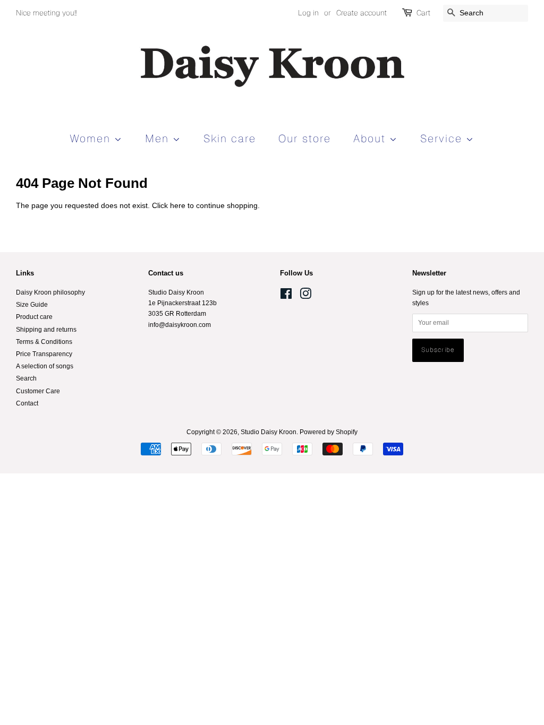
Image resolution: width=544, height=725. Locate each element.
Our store (304, 138)
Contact (27, 403)
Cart (423, 13)
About (371, 138)
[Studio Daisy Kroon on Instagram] (305, 296)
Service (443, 138)
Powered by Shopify (329, 432)
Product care (34, 317)
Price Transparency (44, 354)
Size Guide (32, 304)
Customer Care (38, 391)
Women (92, 138)
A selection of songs (44, 366)
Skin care (229, 138)
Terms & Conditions (44, 342)
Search (26, 378)
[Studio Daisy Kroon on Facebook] (286, 296)
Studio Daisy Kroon (268, 432)
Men (159, 138)
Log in (308, 13)
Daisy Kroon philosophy (50, 292)
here (177, 205)
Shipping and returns (46, 329)
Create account (361, 13)
